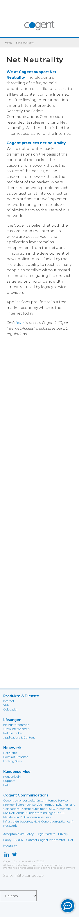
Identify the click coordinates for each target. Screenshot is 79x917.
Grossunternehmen (16, 729)
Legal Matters (46, 834)
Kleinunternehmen (16, 724)
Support (9, 780)
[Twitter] (14, 855)
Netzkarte (10, 752)
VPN (6, 705)
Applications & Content (19, 737)
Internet (8, 701)
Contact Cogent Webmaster (45, 840)
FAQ (6, 785)
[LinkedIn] (6, 855)
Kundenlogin (12, 776)
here (20, 323)
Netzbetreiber (13, 733)
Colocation (10, 709)
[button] (68, 906)
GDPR (18, 840)
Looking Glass (12, 761)
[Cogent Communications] (40, 28)
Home (8, 42)
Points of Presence (15, 757)
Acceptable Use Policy (18, 834)
